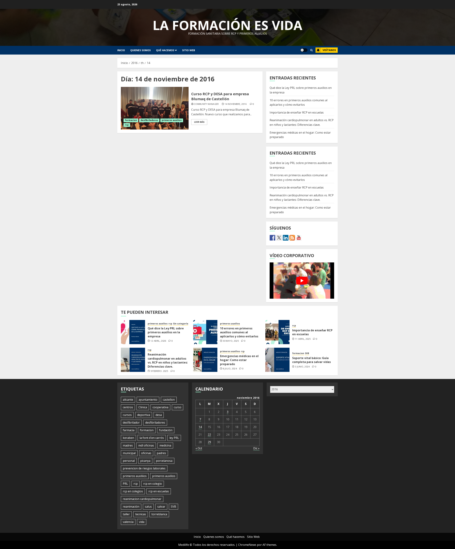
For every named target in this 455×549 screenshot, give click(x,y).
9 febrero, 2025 (159, 371)
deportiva (143, 415)
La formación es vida (227, 25)
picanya (145, 461)
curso (177, 407)
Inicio (121, 50)
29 (209, 442)
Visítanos (329, 50)
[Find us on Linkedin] (285, 238)
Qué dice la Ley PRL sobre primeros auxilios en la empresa (166, 332)
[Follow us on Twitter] (279, 238)
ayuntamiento (148, 400)
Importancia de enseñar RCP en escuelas (297, 112)
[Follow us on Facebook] (272, 238)
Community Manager (206, 104)
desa (159, 415)
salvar (161, 506)
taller (126, 514)
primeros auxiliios (135, 476)
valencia (128, 522)
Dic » (256, 448)
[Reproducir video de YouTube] (302, 280)
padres (161, 453)
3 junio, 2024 (302, 366)
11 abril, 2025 (303, 339)
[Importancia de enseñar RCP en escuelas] (277, 332)
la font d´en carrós (152, 438)
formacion (131, 120)
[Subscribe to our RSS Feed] (292, 238)
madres (128, 445)
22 (209, 435)
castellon (169, 400)
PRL (125, 484)
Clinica (142, 407)
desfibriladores (149, 120)
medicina (165, 445)
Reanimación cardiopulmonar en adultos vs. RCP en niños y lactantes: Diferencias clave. (302, 197)
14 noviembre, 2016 (236, 104)
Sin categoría (180, 323)
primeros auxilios (172, 120)
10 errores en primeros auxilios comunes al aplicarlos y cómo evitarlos (239, 332)
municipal (129, 453)
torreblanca (159, 514)
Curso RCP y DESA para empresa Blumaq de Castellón (220, 96)
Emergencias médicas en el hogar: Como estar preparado (239, 360)
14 (200, 427)
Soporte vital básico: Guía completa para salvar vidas (311, 360)
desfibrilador (131, 422)
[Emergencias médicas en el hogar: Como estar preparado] (205, 360)
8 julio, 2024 (230, 368)
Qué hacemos (165, 50)
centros (128, 407)
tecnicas (140, 514)
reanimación (131, 506)
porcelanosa (164, 461)
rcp (127, 124)
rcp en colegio (152, 484)
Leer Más (199, 121)
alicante (128, 400)
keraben (128, 438)
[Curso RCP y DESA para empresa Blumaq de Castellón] (155, 108)
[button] (311, 50)
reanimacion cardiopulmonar (142, 499)
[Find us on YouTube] (299, 238)
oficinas (146, 453)
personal (129, 461)
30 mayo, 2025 (231, 341)
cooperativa (160, 407)
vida (141, 522)
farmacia (128, 430)
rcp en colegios (133, 491)
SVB (307, 353)
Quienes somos (140, 50)
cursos (127, 415)
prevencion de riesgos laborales (144, 468)
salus (148, 506)
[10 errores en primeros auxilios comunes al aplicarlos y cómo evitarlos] (205, 332)
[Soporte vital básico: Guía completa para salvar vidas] (277, 360)
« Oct (199, 448)
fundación (165, 430)
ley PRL (174, 438)
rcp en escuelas (158, 491)
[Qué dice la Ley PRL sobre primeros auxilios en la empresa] (133, 332)
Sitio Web (188, 50)
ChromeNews (247, 545)
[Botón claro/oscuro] (303, 50)
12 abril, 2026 (158, 341)
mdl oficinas (146, 445)
